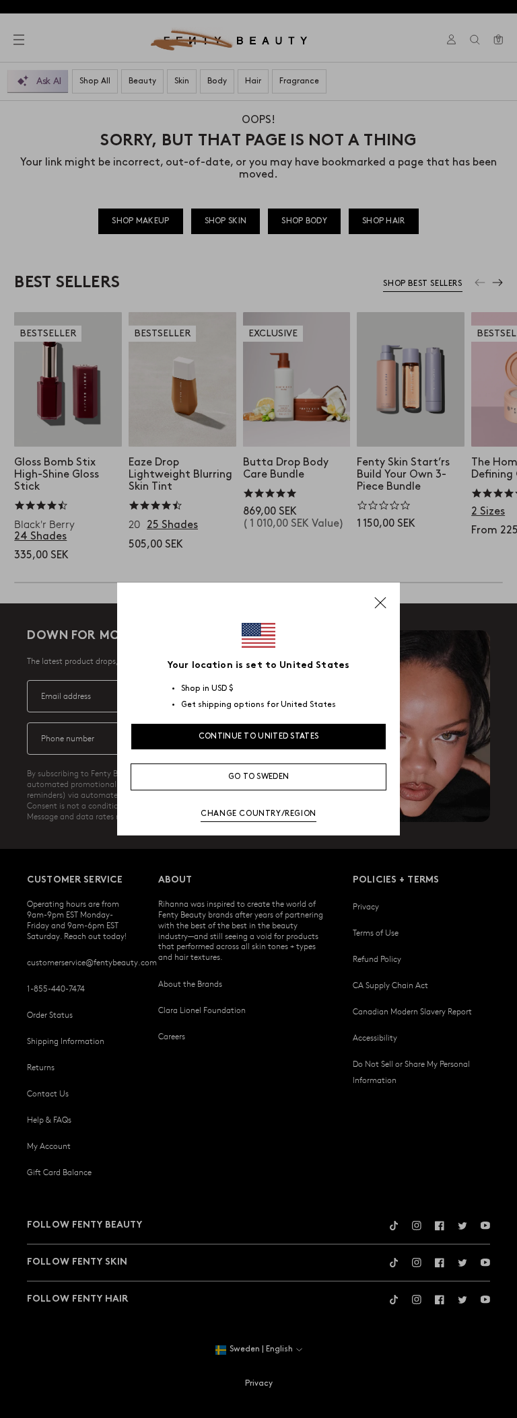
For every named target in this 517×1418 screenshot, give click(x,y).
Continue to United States (259, 736)
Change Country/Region (258, 813)
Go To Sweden (258, 776)
